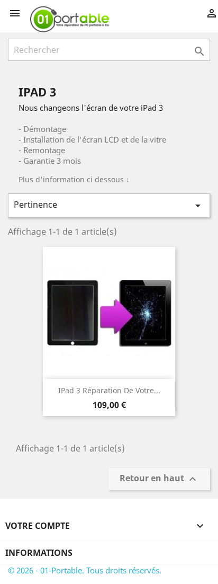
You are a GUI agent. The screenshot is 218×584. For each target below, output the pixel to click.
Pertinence (109, 205)
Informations (38, 553)
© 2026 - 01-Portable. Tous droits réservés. (84, 570)
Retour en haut (159, 479)
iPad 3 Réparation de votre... (109, 390)
